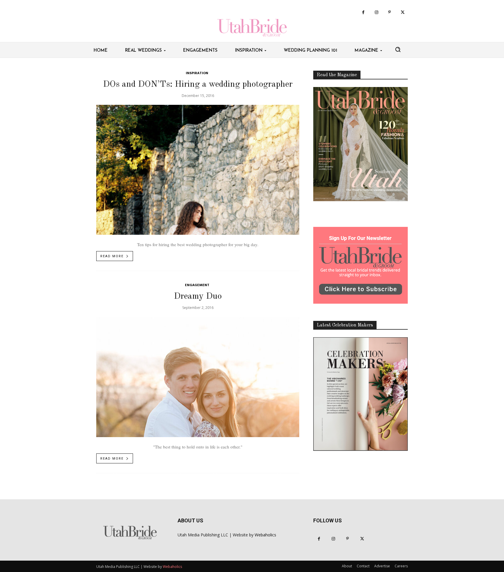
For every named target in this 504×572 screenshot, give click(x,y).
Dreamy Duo (198, 296)
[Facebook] (363, 12)
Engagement (197, 285)
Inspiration (197, 73)
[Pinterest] (389, 12)
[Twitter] (403, 12)
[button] (398, 49)
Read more (112, 256)
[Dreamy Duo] (197, 377)
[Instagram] (376, 12)
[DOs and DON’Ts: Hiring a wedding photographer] (197, 170)
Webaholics (265, 535)
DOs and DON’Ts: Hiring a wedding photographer (198, 84)
